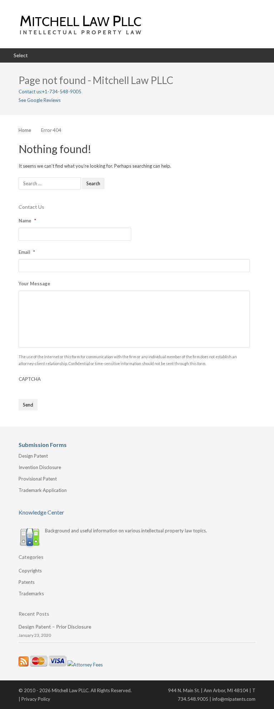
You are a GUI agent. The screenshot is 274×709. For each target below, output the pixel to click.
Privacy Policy (35, 699)
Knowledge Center (41, 512)
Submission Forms (43, 444)
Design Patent (33, 456)
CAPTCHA (30, 379)
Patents (27, 582)
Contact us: (30, 91)
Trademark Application (43, 490)
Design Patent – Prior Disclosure (55, 627)
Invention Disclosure (40, 467)
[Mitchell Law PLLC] (137, 24)
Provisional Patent (38, 479)
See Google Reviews (40, 100)
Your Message (34, 283)
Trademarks (31, 593)
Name (27, 220)
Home (25, 130)
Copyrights (30, 570)
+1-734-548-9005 (61, 91)
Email (27, 252)
